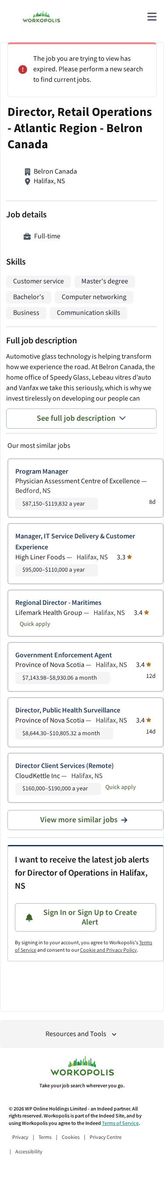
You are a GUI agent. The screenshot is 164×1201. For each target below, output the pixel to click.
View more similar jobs (79, 820)
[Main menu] (152, 16)
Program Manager (41, 471)
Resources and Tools (75, 1034)
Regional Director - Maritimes (58, 602)
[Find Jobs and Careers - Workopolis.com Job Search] (41, 16)
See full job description (76, 418)
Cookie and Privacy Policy (108, 950)
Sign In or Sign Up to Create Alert (90, 917)
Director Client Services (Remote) (64, 766)
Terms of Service (120, 1123)
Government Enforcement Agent (63, 655)
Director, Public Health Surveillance (67, 710)
